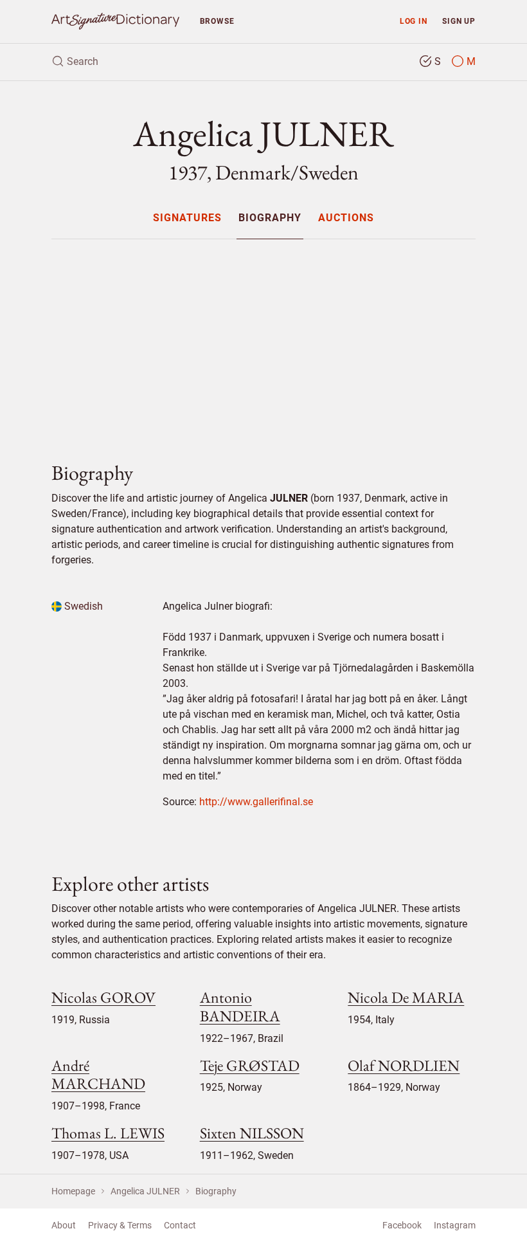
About (63, 1225)
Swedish (82, 606)
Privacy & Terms (120, 1225)
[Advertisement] (263, 340)
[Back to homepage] (115, 21)
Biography (269, 218)
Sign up (459, 21)
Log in (413, 21)
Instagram (455, 1225)
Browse (217, 21)
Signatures (187, 218)
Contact (180, 1225)
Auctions (346, 218)
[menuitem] (186, 218)
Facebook (402, 1225)
